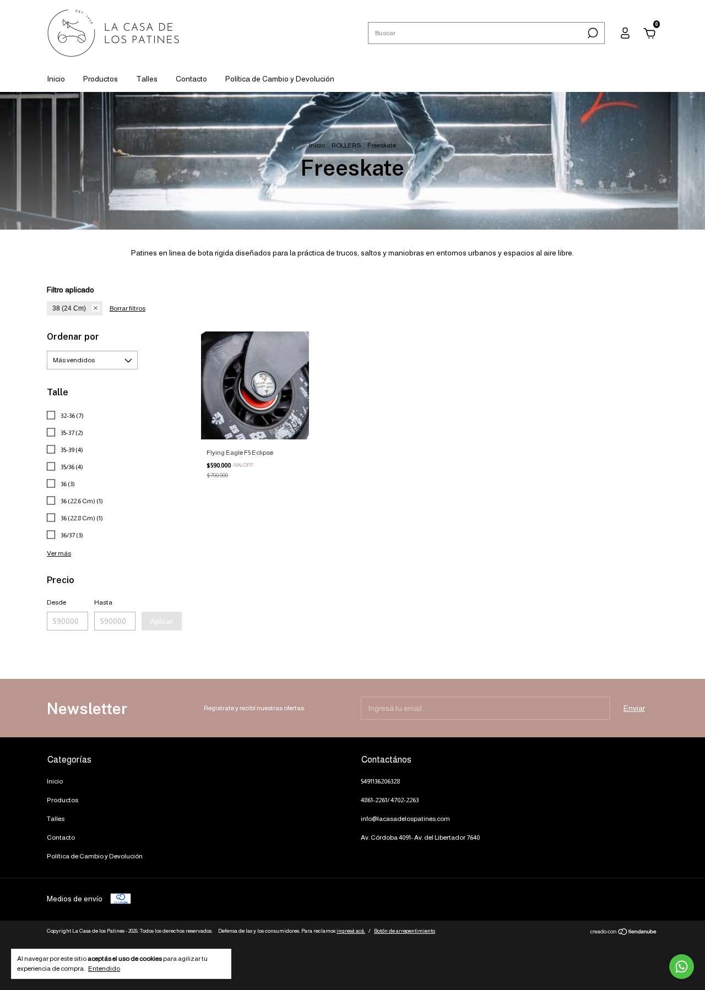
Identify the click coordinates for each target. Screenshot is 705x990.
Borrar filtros (127, 308)
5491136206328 (380, 781)
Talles (147, 78)
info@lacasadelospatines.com (405, 819)
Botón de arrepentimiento (404, 931)
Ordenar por (73, 336)
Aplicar (161, 621)
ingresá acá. (351, 931)
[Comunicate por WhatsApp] (681, 966)
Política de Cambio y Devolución (279, 78)
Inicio (56, 78)
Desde (56, 602)
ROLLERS (346, 145)
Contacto (191, 78)
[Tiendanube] (623, 932)
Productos (100, 78)
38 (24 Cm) (69, 308)
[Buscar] (592, 33)
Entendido (104, 968)
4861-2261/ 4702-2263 (390, 800)
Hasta (103, 602)
